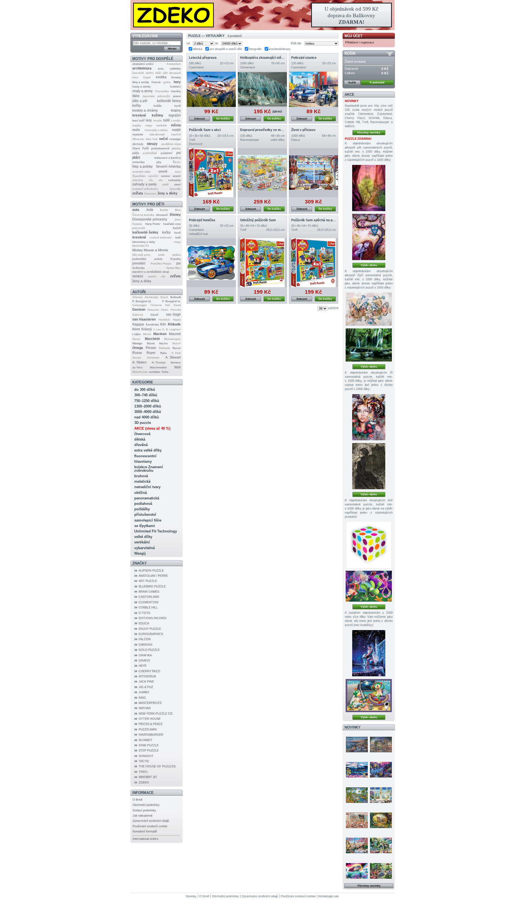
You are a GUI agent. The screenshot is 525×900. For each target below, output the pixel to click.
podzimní (166, 153)
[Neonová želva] (357, 870)
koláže (158, 105)
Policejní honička (202, 220)
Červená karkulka (143, 214)
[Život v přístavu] (313, 172)
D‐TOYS (144, 612)
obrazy (152, 144)
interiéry (176, 91)
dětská (139, 439)
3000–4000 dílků (147, 412)
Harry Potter (152, 223)
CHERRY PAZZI (149, 671)
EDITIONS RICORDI (153, 618)
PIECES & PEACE (151, 724)
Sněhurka (138, 267)
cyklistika (175, 68)
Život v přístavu (303, 130)
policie (158, 258)
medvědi (161, 125)
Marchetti (152, 339)
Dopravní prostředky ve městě (264, 130)
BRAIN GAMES (149, 591)
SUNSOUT (146, 756)
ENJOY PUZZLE (150, 628)
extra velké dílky (148, 450)
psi (178, 153)
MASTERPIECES (150, 702)
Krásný (146, 329)
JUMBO (144, 692)
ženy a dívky (167, 193)
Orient (136, 148)
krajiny (176, 110)
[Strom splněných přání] (368, 236)
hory (177, 82)
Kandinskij (152, 324)
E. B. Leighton (171, 329)
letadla (157, 120)
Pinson (151, 348)
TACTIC (144, 761)
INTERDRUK (147, 676)
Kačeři (177, 227)
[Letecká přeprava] (211, 89)
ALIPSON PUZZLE (151, 570)
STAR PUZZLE (149, 745)
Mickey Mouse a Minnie (150, 250)
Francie (156, 82)
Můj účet (354, 36)
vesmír (177, 175)
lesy (149, 120)
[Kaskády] (369, 345)
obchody (137, 143)
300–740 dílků (145, 395)
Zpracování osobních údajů (151, 820)
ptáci (136, 157)
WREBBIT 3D (148, 777)
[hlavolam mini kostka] (369, 544)
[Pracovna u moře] (381, 795)
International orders (145, 838)
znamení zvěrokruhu (145, 188)
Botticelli (175, 297)
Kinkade (174, 324)
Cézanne (156, 305)
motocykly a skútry (156, 130)
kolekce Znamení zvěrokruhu (148, 469)
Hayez (177, 319)
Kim (163, 324)
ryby (158, 162)
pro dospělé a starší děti (226, 49)
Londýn (176, 120)
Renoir (177, 347)
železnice (150, 193)
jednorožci (164, 96)
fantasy (176, 77)
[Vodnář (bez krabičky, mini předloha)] (368, 653)
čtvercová (142, 434)
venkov (165, 175)
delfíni (149, 72)
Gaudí (154, 314)
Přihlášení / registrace (359, 42)
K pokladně (377, 82)
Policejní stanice (304, 58)
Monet (151, 343)
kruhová (141, 476)
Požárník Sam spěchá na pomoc (316, 220)
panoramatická (146, 498)
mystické (137, 134)
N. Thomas (158, 362)
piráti (161, 254)
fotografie (255, 49)
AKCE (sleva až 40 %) (152, 428)
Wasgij (140, 553)
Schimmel (153, 357)
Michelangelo (172, 338)
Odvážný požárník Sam (258, 220)
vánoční (153, 175)
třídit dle (296, 43)
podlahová (143, 504)
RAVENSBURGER (151, 734)
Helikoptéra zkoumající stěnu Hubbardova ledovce (279, 58)
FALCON (145, 639)
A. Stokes (139, 362)
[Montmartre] (381, 744)
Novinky (353, 727)
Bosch (164, 297)
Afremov (137, 297)
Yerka (164, 371)
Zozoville (175, 188)
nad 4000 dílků (146, 417)
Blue (178, 209)
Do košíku (223, 118)
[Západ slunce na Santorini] (357, 744)
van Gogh (173, 314)
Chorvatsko (162, 91)
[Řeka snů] (381, 769)
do (216, 43)
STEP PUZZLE (149, 750)
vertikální (142, 542)
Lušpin (136, 334)
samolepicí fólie (147, 520)
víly (151, 180)
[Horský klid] (357, 769)
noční (163, 139)
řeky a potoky (142, 166)
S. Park (176, 352)
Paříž (145, 148)
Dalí (167, 305)
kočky (136, 105)
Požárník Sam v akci (205, 130)
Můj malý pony (141, 254)
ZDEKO (144, 782)
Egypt (147, 77)
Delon (164, 309)
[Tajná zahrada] (381, 845)
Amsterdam (174, 63)
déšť (158, 72)
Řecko (177, 162)
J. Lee (157, 329)
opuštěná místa (171, 143)
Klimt (136, 329)
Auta (149, 210)
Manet (136, 338)
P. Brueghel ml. (141, 301)
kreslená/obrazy (280, 49)
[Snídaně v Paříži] (357, 845)
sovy (178, 171)
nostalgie (175, 139)
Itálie (135, 96)
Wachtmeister (158, 367)
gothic (167, 82)
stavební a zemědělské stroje (150, 271)
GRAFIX (144, 660)
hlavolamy (143, 461)
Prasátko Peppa (161, 263)
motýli (176, 130)
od (188, 43)
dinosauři (175, 72)
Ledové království (161, 237)
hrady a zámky (141, 86)
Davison (138, 309)
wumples (154, 371)
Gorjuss (137, 223)
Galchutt (137, 314)
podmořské (150, 153)
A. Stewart (173, 357)
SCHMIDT (145, 740)
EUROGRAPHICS (151, 634)
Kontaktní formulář (145, 831)
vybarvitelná (144, 548)
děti (165, 72)
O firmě (137, 799)
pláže (135, 153)
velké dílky (143, 537)
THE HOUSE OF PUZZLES (157, 766)
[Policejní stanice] (313, 89)
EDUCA (144, 623)
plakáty (176, 148)
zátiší (165, 184)
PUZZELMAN (148, 729)
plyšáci (176, 254)
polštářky (142, 509)
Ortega (137, 348)
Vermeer (175, 362)
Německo (138, 139)
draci (135, 77)
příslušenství (145, 514)
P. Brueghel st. (171, 301)
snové (162, 171)
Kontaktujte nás (328, 896)
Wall (177, 367)
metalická (142, 481)
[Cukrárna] (357, 820)
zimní (177, 184)
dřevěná (141, 445)
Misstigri (137, 343)
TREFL (143, 771)
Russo (137, 353)
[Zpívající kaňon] (368, 188)
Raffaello (164, 347)
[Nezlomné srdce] (368, 417)
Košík (350, 53)
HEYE (143, 665)
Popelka (175, 258)
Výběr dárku (369, 265)
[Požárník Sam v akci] (211, 172)
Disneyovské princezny (149, 219)
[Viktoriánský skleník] (381, 870)
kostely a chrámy (145, 110)
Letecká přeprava (203, 58)
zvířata (137, 193)
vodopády (174, 180)
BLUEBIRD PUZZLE (152, 586)
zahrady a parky (144, 184)
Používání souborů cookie (150, 826)
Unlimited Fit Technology (155, 531)
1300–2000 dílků (147, 406)
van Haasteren (144, 319)
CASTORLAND (149, 596)
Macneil (175, 334)
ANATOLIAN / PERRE (153, 575)
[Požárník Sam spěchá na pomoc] (313, 262)
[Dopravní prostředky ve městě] (262, 172)
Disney (175, 215)
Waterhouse (140, 371)
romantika (138, 162)
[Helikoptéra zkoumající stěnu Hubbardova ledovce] (262, 89)
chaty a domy (142, 91)
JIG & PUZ (146, 687)
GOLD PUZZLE (149, 649)
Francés (176, 309)
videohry (137, 180)
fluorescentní (145, 456)
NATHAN (145, 708)
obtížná (140, 493)
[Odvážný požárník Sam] (262, 262)
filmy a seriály (140, 82)
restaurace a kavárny (167, 157)
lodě (166, 120)
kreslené (139, 115)
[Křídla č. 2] (369, 309)
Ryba (163, 352)
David (177, 305)
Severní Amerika (168, 166)
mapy (148, 125)
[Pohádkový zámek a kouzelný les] (381, 820)
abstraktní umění (143, 63)
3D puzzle (142, 423)
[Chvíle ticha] (368, 466)
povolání (138, 263)
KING (142, 697)
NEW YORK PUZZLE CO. (156, 713)
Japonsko (148, 96)
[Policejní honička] (211, 262)
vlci (160, 180)
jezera (177, 96)
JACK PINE (146, 681)
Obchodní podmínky (146, 804)
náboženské (157, 134)
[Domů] (262, 15)
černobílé (138, 72)
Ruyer (151, 353)
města (176, 125)
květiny (157, 115)
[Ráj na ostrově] (357, 795)
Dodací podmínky (144, 810)
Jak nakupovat (142, 815)
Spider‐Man (173, 267)
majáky (136, 125)
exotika (161, 77)
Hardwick (164, 319)
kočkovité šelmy (169, 101)
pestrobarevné (160, 148)
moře (136, 130)
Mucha (163, 343)
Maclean (160, 334)
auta (161, 68)
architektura (141, 68)
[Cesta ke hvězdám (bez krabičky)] (369, 695)
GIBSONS (145, 644)
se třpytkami (144, 526)
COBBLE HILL (148, 607)
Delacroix (153, 309)
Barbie (164, 209)
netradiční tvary (147, 487)
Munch (176, 343)
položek (333, 308)
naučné (176, 134)
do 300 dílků (144, 390)
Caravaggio (139, 305)
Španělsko (139, 175)
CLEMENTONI (148, 602)
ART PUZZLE (148, 580)
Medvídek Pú (140, 245)
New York (152, 139)
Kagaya (138, 324)
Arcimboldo (152, 297)
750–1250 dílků (146, 401)
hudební (175, 86)
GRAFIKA (145, 655)
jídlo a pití (139, 101)
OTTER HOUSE (150, 718)
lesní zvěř (138, 120)
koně (177, 105)
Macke (147, 334)
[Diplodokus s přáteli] (369, 586)
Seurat (136, 357)
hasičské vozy (172, 223)
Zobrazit (199, 118)
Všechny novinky (368, 132)
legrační (175, 115)
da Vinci (137, 367)
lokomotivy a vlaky (143, 241)
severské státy (141, 171)
